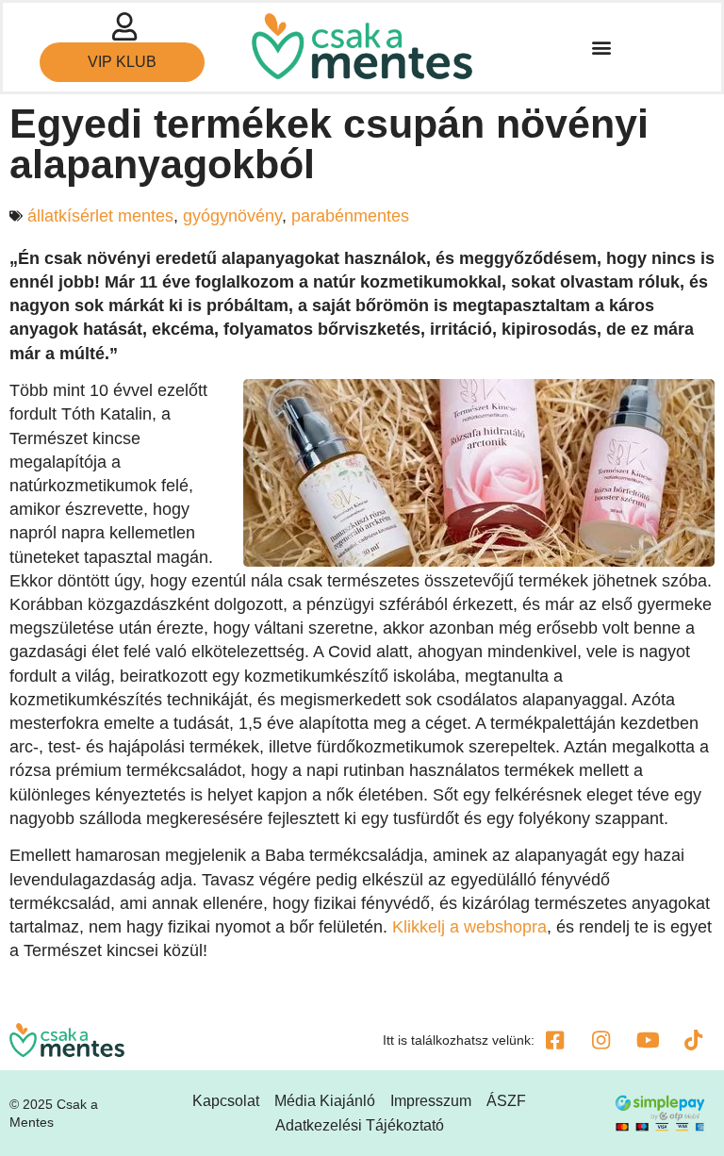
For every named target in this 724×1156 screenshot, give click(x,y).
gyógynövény (232, 215)
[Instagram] (601, 1040)
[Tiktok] (694, 1040)
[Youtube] (647, 1040)
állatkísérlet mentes (100, 215)
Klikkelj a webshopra (469, 926)
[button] (601, 47)
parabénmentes (350, 215)
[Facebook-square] (555, 1040)
